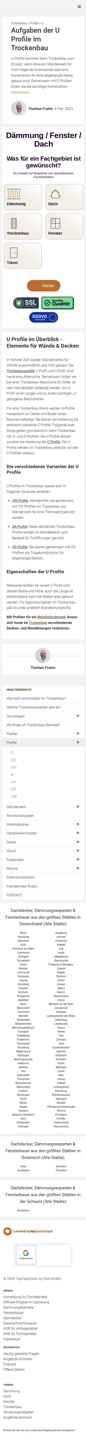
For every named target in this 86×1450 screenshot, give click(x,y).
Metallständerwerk (51, 617)
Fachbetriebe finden (22, 886)
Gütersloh (61, 1055)
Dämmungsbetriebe (18, 1307)
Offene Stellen (14, 1369)
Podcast (9, 1364)
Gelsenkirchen (23, 1023)
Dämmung (11, 1391)
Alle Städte (55, 923)
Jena (61, 1043)
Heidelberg (23, 1035)
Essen (23, 964)
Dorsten (61, 1118)
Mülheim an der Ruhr (61, 1004)
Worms (61, 1110)
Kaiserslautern (61, 1047)
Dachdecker (12, 1318)
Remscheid (23, 1087)
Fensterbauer (13, 1313)
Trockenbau (12, 1407)
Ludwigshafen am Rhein (61, 1015)
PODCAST (14, 895)
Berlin (23, 932)
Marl (61, 1075)
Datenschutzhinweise (19, 1323)
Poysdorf (61, 1170)
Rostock (61, 976)
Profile (12, 742)
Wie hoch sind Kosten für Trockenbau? (36, 698)
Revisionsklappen (20, 816)
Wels (23, 1166)
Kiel (61, 948)
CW (13, 767)
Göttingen (23, 1055)
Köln (23, 944)
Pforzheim (23, 1079)
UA (13, 782)
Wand (11, 851)
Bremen (23, 968)
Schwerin (61, 1059)
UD (13, 789)
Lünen (61, 1071)
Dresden (23, 988)
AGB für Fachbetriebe (19, 1334)
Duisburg (23, 976)
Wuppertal (23, 996)
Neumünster (61, 1126)
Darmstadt (23, 1043)
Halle (61, 952)
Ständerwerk (16, 807)
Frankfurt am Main (23, 948)
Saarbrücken (61, 996)
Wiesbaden (23, 1019)
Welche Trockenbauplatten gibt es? (34, 707)
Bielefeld (23, 1000)
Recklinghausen (23, 1059)
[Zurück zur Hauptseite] (43, 1231)
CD (13, 760)
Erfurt (61, 980)
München (23, 940)
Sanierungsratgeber (18, 1412)
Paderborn (23, 1039)
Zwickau (61, 1039)
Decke (11, 842)
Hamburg (23, 936)
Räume (12, 868)
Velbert (61, 1083)
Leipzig (23, 980)
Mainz (61, 988)
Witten (61, 1031)
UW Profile (20, 501)
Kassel (61, 984)
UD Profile (20, 547)
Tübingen (61, 1098)
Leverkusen (61, 1023)
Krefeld (61, 944)
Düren (61, 1063)
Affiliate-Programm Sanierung (26, 1302)
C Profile (53, 442)
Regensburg (23, 1051)
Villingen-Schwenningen (61, 1106)
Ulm (23, 1071)
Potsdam (23, 1031)
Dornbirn (61, 1166)
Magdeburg (61, 956)
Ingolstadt (23, 1075)
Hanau (61, 1079)
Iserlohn (61, 1051)
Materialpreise (18, 824)
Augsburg (61, 932)
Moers (23, 1102)
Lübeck (61, 968)
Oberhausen (61, 960)
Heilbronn (23, 1063)
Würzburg (23, 1047)
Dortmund (23, 952)
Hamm (61, 992)
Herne (61, 1000)
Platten (12, 734)
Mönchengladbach (23, 1027)
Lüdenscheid (61, 1122)
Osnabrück (61, 1008)
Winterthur (23, 1210)
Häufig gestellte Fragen (21, 1354)
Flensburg (61, 1090)
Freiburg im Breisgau (61, 964)
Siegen (23, 1106)
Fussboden (15, 860)
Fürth (23, 1098)
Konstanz (61, 1114)
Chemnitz (61, 940)
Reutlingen (23, 1094)
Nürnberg (23, 984)
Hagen (61, 972)
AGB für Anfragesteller (20, 1328)
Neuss (61, 1027)
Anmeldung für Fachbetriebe (25, 1297)
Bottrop (23, 1067)
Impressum (12, 1339)
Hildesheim (23, 1122)
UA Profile (19, 527)
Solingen (61, 1011)
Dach (7, 1396)
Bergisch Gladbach (23, 1114)
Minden (61, 1102)
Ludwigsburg (61, 1087)
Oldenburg (61, 1019)
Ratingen (61, 1067)
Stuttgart (23, 956)
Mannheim (23, 1008)
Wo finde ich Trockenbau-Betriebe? (33, 725)
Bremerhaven (23, 1083)
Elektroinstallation (21, 877)
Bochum (23, 992)
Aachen (61, 936)
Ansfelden (23, 1170)
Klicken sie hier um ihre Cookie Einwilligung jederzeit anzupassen (39, 1430)
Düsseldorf (23, 960)
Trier (61, 1035)
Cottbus (23, 1090)
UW (14, 796)
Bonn (23, 1004)
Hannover (23, 972)
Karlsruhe (23, 1011)
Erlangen (23, 1126)
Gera (23, 1118)
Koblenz (23, 1110)
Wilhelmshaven (61, 1094)
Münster (23, 1015)
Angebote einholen (17, 1359)
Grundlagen (16, 716)
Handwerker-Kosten (22, 833)
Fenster (9, 1402)
